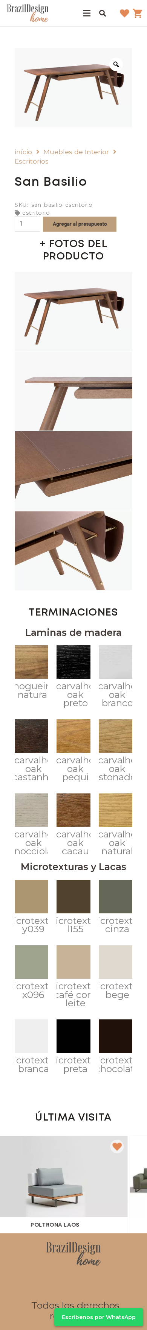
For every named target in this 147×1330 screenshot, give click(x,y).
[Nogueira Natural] (31, 673)
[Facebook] (46, 1283)
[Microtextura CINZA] (115, 908)
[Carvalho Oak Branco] (115, 678)
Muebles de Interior (76, 152)
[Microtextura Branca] (31, 1048)
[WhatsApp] (101, 1283)
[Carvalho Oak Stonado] (115, 752)
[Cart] (137, 13)
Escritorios (32, 161)
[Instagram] (64, 1283)
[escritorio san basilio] (73, 311)
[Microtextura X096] (31, 973)
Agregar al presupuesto (80, 224)
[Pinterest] (83, 1283)
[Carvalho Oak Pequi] (73, 752)
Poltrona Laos (44, 1225)
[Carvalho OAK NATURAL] (115, 826)
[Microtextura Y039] (31, 908)
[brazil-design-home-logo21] (27, 13)
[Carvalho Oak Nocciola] (31, 826)
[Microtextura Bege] (115, 973)
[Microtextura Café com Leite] (73, 978)
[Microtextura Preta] (73, 1048)
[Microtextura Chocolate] (115, 1048)
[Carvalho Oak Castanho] (31, 752)
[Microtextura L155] (73, 908)
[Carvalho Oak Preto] (73, 678)
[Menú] (86, 13)
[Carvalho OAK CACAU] (73, 826)
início (23, 152)
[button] (102, 13)
